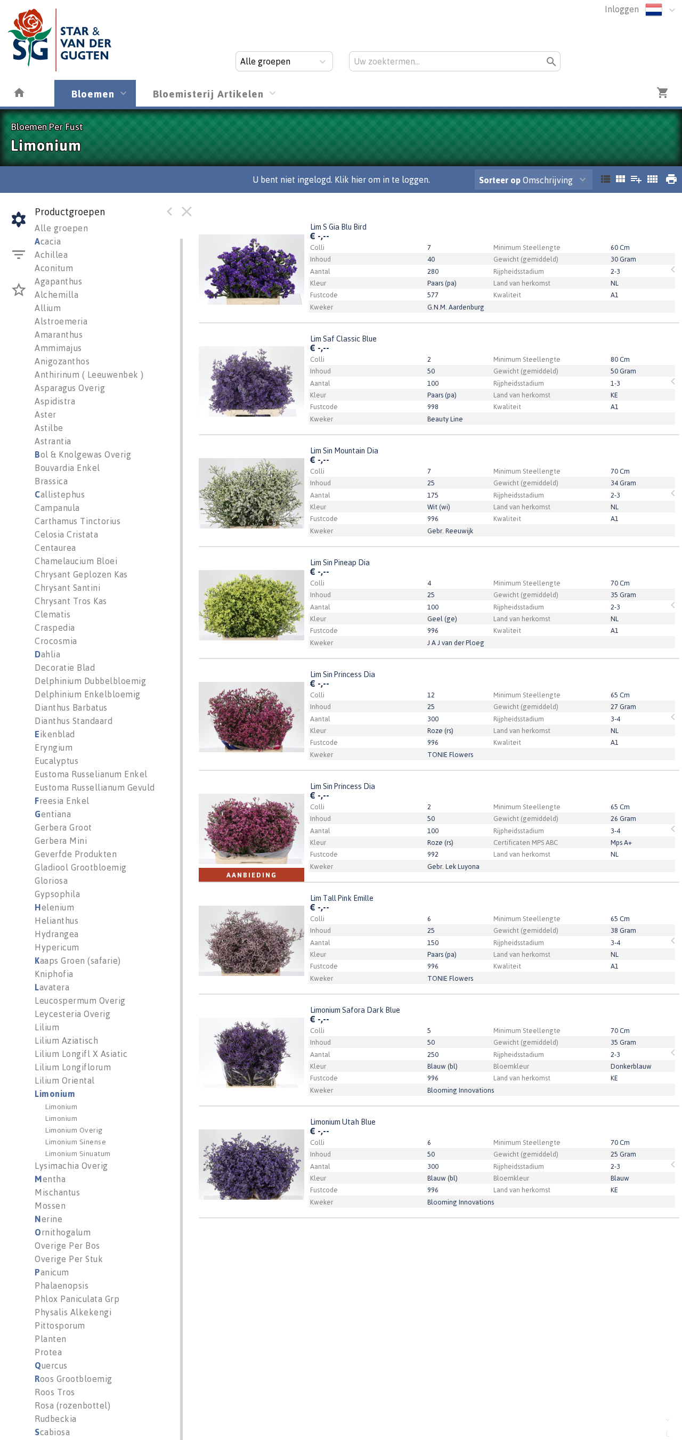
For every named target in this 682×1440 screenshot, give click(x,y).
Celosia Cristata (66, 534)
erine (48, 1219)
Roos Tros (55, 1392)
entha (50, 1179)
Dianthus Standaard (73, 720)
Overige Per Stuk (69, 1259)
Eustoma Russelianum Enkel (91, 774)
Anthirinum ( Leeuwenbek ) (89, 374)
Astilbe (49, 427)
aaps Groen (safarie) (78, 960)
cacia (48, 241)
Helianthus (56, 920)
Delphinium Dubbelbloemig (90, 681)
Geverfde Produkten (76, 854)
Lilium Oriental (65, 1080)
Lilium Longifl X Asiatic (81, 1053)
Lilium (47, 1027)
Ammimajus (58, 348)
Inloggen (622, 9)
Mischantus (57, 1192)
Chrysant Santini (67, 587)
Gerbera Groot (63, 827)
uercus (51, 1365)
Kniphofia (54, 974)
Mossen (50, 1205)
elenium (54, 907)
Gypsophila (57, 894)
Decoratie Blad (65, 667)
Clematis (52, 614)
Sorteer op (500, 180)
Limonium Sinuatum (78, 1153)
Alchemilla (56, 294)
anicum (52, 1272)
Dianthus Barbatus (71, 707)
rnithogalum (63, 1232)
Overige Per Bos (67, 1245)
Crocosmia (56, 641)
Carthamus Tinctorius (77, 521)
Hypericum (57, 947)
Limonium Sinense (75, 1141)
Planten (51, 1338)
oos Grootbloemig (73, 1378)
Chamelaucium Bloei (76, 561)
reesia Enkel (62, 800)
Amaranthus (59, 334)
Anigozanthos (62, 361)
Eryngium (53, 747)
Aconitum (54, 268)
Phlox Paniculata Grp (77, 1298)
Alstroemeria (61, 321)
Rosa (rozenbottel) (72, 1405)
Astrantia (53, 441)
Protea (48, 1352)
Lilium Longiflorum (73, 1067)
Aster (45, 414)
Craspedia (55, 627)
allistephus (60, 494)
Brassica (51, 481)
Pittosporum (60, 1325)
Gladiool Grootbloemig (81, 867)
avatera (52, 987)
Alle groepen (61, 228)
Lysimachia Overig (71, 1165)
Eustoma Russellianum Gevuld (95, 787)
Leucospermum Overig (80, 1000)
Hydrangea (57, 934)
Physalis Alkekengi (73, 1312)
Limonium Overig (74, 1129)
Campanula (57, 507)
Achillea (51, 254)
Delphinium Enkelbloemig (88, 694)
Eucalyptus (56, 760)
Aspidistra (55, 401)
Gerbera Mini (61, 840)
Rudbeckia (56, 1418)
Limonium (55, 1093)
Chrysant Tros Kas (71, 601)
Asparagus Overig (70, 388)
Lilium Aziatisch (66, 1040)
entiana (53, 814)
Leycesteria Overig (72, 1013)
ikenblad (55, 734)
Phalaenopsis (61, 1285)
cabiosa (52, 1432)
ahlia (47, 654)
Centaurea (55, 547)
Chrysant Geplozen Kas (81, 574)
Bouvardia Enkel (67, 467)
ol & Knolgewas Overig (83, 454)
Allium (48, 308)
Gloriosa (51, 880)
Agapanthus (58, 281)
